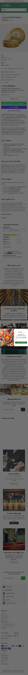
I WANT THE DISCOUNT (21, 342)
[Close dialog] (27, 329)
